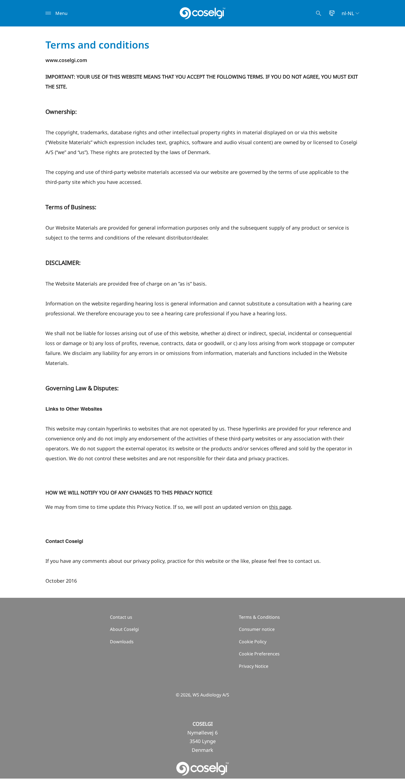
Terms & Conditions (259, 617)
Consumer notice (257, 629)
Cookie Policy (252, 642)
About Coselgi (124, 629)
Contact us (121, 617)
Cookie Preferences (259, 654)
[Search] (318, 13)
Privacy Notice (253, 666)
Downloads (122, 642)
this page (280, 507)
